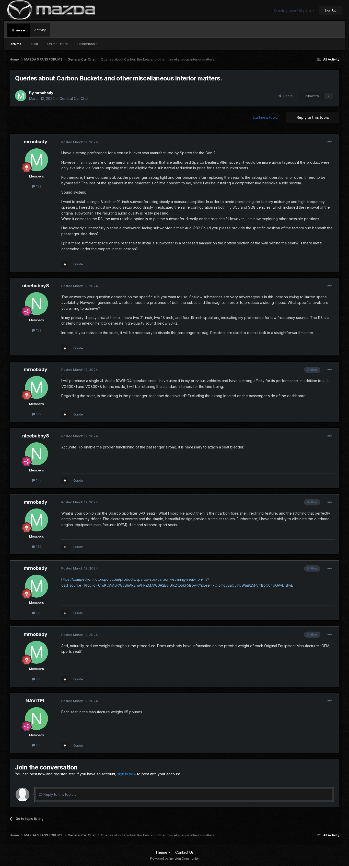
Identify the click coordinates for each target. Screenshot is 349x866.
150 (38, 745)
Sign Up (330, 10)
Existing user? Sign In (293, 10)
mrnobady (43, 93)
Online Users (57, 44)
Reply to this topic (313, 117)
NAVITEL (35, 700)
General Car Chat (74, 98)
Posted (79, 142)
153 (38, 330)
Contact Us (184, 852)
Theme (161, 852)
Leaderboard (87, 44)
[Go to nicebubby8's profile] (36, 303)
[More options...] (329, 142)
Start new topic (265, 117)
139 (38, 186)
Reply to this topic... (59, 794)
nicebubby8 (35, 285)
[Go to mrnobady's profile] (20, 95)
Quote (78, 264)
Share (287, 96)
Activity (40, 30)
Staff (34, 44)
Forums (14, 44)
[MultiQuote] (64, 264)
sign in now (126, 774)
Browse (18, 30)
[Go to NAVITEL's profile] (36, 718)
